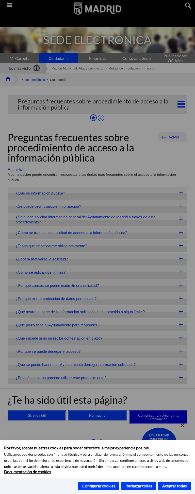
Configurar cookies (98, 485)
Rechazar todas (138, 485)
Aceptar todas (174, 485)
